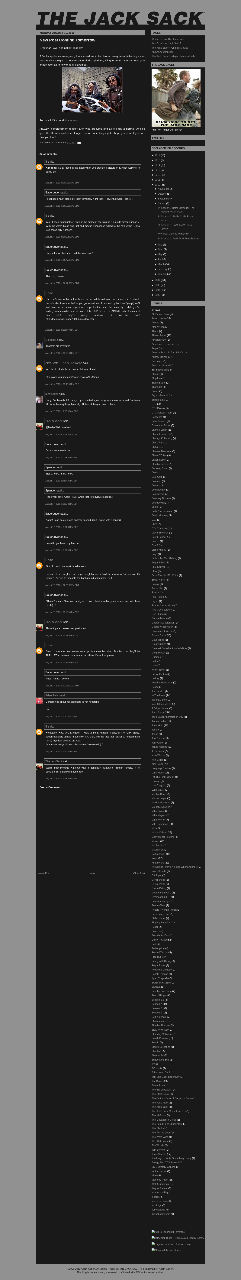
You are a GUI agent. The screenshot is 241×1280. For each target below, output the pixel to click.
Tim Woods (158, 1145)
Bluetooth (157, 386)
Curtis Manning (160, 515)
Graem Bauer (159, 635)
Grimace (157, 657)
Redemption (158, 948)
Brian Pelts (52, 695)
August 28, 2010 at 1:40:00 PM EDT (61, 751)
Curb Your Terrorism (163, 511)
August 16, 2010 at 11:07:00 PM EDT (62, 330)
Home (92, 873)
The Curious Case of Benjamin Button (173, 1098)
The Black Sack (161, 1094)
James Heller (159, 721)
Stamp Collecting (161, 1046)
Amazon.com (159, 339)
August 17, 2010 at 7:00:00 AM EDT (61, 411)
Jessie (155, 729)
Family (156, 592)
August (161, 203)
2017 (157, 155)
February (162, 269)
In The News (159, 695)
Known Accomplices (163, 51)
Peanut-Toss (159, 905)
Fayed (155, 601)
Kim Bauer (158, 764)
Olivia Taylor (159, 884)
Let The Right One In (163, 777)
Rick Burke (158, 956)
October (162, 193)
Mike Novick (159, 819)
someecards (159, 1209)
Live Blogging (159, 785)
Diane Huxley (159, 549)
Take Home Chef (161, 1072)
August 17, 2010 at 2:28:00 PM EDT (61, 457)
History (156, 678)
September (164, 198)
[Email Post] (78, 142)
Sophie (156, 1042)
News (155, 858)
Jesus (155, 734)
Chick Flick (158, 442)
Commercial (158, 494)
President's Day (160, 935)
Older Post (139, 873)
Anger (155, 348)
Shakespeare (159, 1021)
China (155, 447)
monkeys (157, 1205)
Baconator (157, 361)
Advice (156, 322)
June (160, 249)
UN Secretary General (164, 1166)
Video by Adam (160, 1179)
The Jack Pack (160, 1102)
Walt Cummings (161, 1184)
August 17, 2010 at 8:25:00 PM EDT (61, 504)
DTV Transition (160, 528)
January (162, 274)
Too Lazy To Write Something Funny (172, 1158)
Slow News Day (160, 1029)
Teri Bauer (157, 1081)
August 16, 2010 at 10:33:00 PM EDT (62, 206)
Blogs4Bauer (159, 382)
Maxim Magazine (161, 802)
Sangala (156, 986)
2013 (157, 170)
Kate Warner (159, 755)
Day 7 (155, 545)
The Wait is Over (161, 1132)
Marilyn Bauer (159, 794)
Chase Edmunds (161, 434)
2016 (157, 160)
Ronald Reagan (160, 974)
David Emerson (160, 532)
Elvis (155, 571)
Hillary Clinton (159, 674)
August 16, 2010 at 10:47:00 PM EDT (62, 260)
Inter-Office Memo (162, 704)
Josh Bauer (158, 751)
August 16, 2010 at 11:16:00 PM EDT (62, 353)
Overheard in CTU (162, 892)
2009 (157, 280)
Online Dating (159, 888)
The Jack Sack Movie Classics (169, 1111)
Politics (156, 931)
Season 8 (157, 1008)
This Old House (160, 1141)
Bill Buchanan (159, 369)
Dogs (155, 554)
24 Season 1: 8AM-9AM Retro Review (178, 238)
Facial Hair (158, 588)
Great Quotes (159, 644)
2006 (157, 294)
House (155, 686)
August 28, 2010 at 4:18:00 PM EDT (61, 778)
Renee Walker (160, 952)
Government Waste (162, 631)
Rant (154, 944)
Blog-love (157, 378)
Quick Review (159, 939)
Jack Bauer (158, 712)
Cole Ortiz (157, 476)
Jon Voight (158, 742)
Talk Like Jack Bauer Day (166, 1076)
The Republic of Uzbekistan (167, 1124)
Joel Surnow (159, 738)
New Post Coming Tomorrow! (68, 40)
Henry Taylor (159, 669)
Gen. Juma (158, 614)
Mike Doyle (158, 811)
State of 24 (158, 1055)
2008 (157, 285)
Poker (155, 926)
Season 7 (157, 1004)
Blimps (156, 374)
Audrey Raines (160, 356)
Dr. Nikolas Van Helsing (165, 558)
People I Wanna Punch (164, 909)
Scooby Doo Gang (162, 991)
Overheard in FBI (161, 897)
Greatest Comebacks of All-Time (170, 648)
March (161, 264)
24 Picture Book (161, 314)
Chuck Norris (159, 459)
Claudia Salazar (160, 464)
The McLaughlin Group (164, 1119)
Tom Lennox (159, 1149)
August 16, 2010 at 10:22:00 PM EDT (62, 183)
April (160, 259)
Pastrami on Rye (161, 901)
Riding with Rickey (162, 961)
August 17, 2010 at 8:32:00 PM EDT (61, 550)
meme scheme (160, 1201)
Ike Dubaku (158, 691)
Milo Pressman (160, 824)
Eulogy (156, 584)
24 (153, 309)
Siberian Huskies (161, 1025)
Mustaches (158, 849)
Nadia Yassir (159, 854)
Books (155, 391)
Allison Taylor (159, 335)
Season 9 (157, 1012)
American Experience (164, 344)
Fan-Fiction (158, 596)
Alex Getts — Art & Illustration (63, 363)
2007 (157, 290)
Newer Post (44, 873)
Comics (156, 485)
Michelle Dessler (161, 806)
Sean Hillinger (159, 995)
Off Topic (157, 875)
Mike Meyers (159, 815)
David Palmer (159, 537)
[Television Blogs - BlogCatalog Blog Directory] (178, 1237)
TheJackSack (54, 421)
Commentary (159, 489)
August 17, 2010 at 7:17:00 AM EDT (61, 434)
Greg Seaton (159, 652)
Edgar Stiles (159, 562)
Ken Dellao (158, 759)
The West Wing (160, 1137)
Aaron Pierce (159, 318)
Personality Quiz (161, 914)
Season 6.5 (158, 999)
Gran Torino (158, 639)
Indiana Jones (160, 699)
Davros (156, 541)
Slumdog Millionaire (163, 1034)
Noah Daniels (159, 871)
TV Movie (157, 1068)
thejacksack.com (161, 1214)
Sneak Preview (160, 1038)
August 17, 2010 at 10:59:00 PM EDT (62, 585)
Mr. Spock (157, 845)
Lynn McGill (158, 789)
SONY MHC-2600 (162, 982)
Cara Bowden (159, 421)
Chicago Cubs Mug (162, 438)
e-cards (156, 1196)
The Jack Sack (160, 1106)
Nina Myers (158, 862)
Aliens (155, 331)
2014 (157, 165)
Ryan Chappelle (160, 978)
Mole (155, 828)
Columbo (157, 481)
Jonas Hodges (160, 746)
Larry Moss (158, 772)
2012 (157, 174)
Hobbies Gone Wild (162, 682)
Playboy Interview (162, 922)
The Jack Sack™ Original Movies (170, 47)
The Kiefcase (159, 1115)
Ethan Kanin (159, 579)
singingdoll (51, 393)
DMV (155, 524)
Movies (156, 841)
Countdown (158, 502)
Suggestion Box (161, 1059)
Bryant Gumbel (160, 395)
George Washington (163, 626)
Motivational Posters (163, 836)
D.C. (154, 519)
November (163, 188)
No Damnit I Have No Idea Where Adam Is (175, 866)
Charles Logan (160, 429)
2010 (157, 184)
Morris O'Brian (160, 832)
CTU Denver (159, 408)
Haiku (155, 661)
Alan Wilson (158, 327)
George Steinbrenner (163, 622)
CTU (154, 404)
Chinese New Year (162, 451)
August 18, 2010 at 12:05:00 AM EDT (62, 686)
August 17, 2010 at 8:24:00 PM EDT (61, 481)
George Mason (160, 618)
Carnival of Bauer (161, 425)
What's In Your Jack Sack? (166, 43)
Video (155, 1175)
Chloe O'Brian (159, 455)
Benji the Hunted (161, 365)
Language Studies (162, 768)
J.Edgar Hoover (160, 708)
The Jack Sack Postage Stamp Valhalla (173, 56)
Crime (155, 506)
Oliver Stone (159, 879)
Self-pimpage (159, 1017)
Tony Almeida (159, 1154)
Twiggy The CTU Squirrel (165, 1162)
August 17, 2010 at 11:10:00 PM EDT (62, 612)
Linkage (156, 781)
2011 (157, 179)
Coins (155, 472)
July (160, 244)
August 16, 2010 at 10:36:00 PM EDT (62, 237)
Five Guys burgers (162, 609)
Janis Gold (158, 725)
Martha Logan (159, 798)
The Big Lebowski (162, 1089)
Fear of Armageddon (163, 605)
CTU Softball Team (162, 412)
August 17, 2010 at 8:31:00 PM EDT (61, 527)
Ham (154, 665)
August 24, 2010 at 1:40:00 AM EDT (61, 716)
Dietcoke (50, 339)
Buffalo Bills (158, 399)
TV (154, 1064)
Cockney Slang (160, 468)
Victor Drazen (159, 1171)
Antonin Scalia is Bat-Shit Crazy (170, 352)
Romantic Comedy (162, 969)
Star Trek (157, 1051)
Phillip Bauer (159, 918)
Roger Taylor (159, 965)
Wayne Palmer (160, 1188)
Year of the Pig (160, 1192)
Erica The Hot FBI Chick (165, 575)
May (160, 254)
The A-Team (158, 1085)
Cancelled (157, 417)
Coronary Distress (162, 498)
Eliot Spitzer (159, 566)
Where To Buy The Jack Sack (168, 39)
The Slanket (158, 1128)
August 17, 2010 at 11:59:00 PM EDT (62, 662)
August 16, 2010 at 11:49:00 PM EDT (62, 384)
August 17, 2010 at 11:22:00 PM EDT (62, 635)
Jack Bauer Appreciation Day (168, 716)
